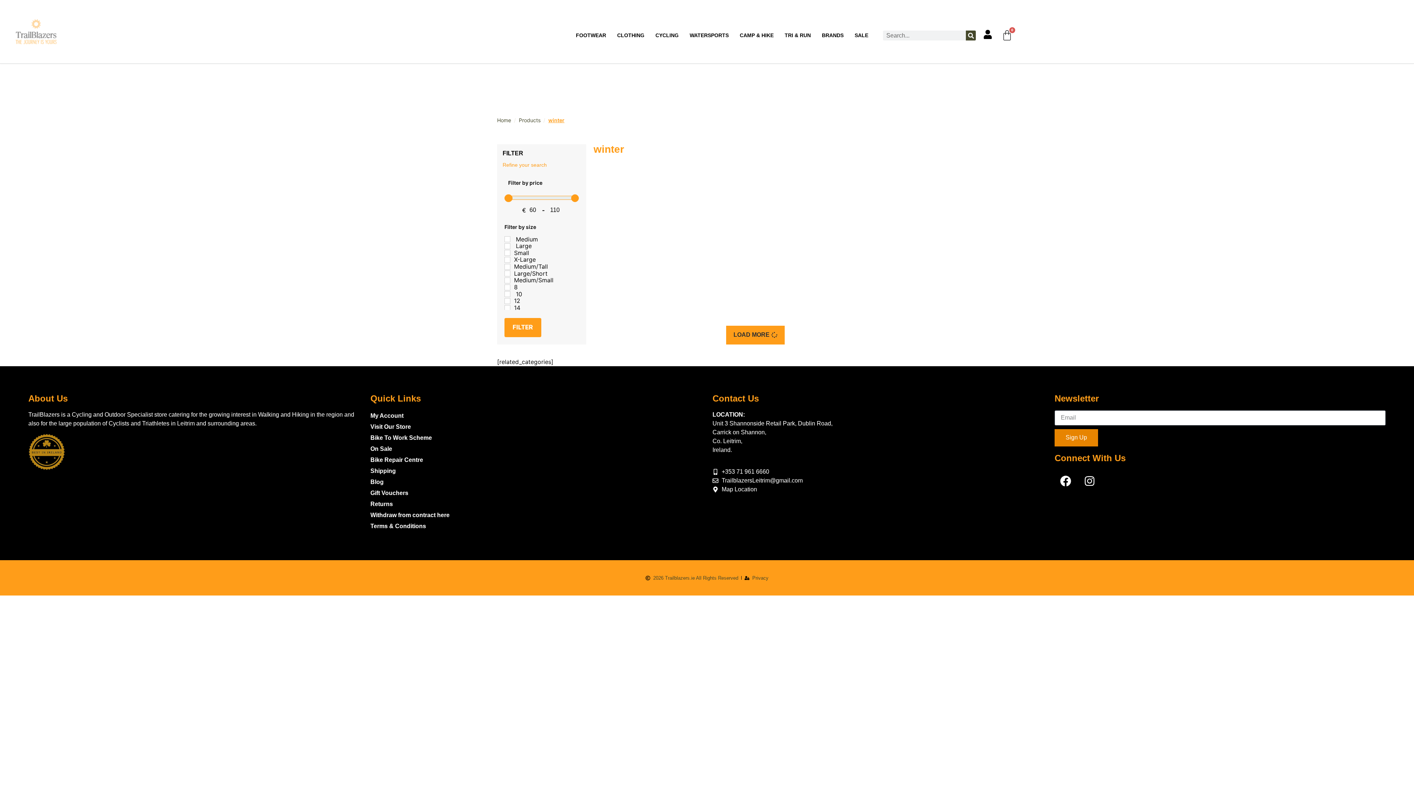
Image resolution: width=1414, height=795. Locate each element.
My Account (387, 416)
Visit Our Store (390, 427)
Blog (377, 482)
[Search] (971, 35)
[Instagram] (1090, 481)
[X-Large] (507, 260)
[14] (507, 308)
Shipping (383, 471)
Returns (381, 504)
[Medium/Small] (507, 280)
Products (530, 120)
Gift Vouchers (389, 493)
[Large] (507, 246)
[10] (507, 294)
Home (504, 120)
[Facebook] (1066, 481)
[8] (507, 287)
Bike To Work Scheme (401, 438)
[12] (507, 301)
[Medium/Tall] (507, 267)
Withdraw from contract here (410, 515)
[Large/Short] (507, 273)
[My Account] (987, 34)
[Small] (507, 253)
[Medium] (507, 239)
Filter (523, 327)
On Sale (381, 449)
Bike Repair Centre (396, 460)
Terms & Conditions (398, 526)
